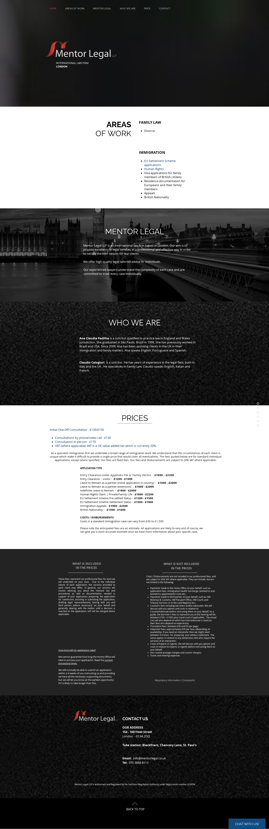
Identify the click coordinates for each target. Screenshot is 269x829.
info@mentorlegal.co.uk (149, 758)
